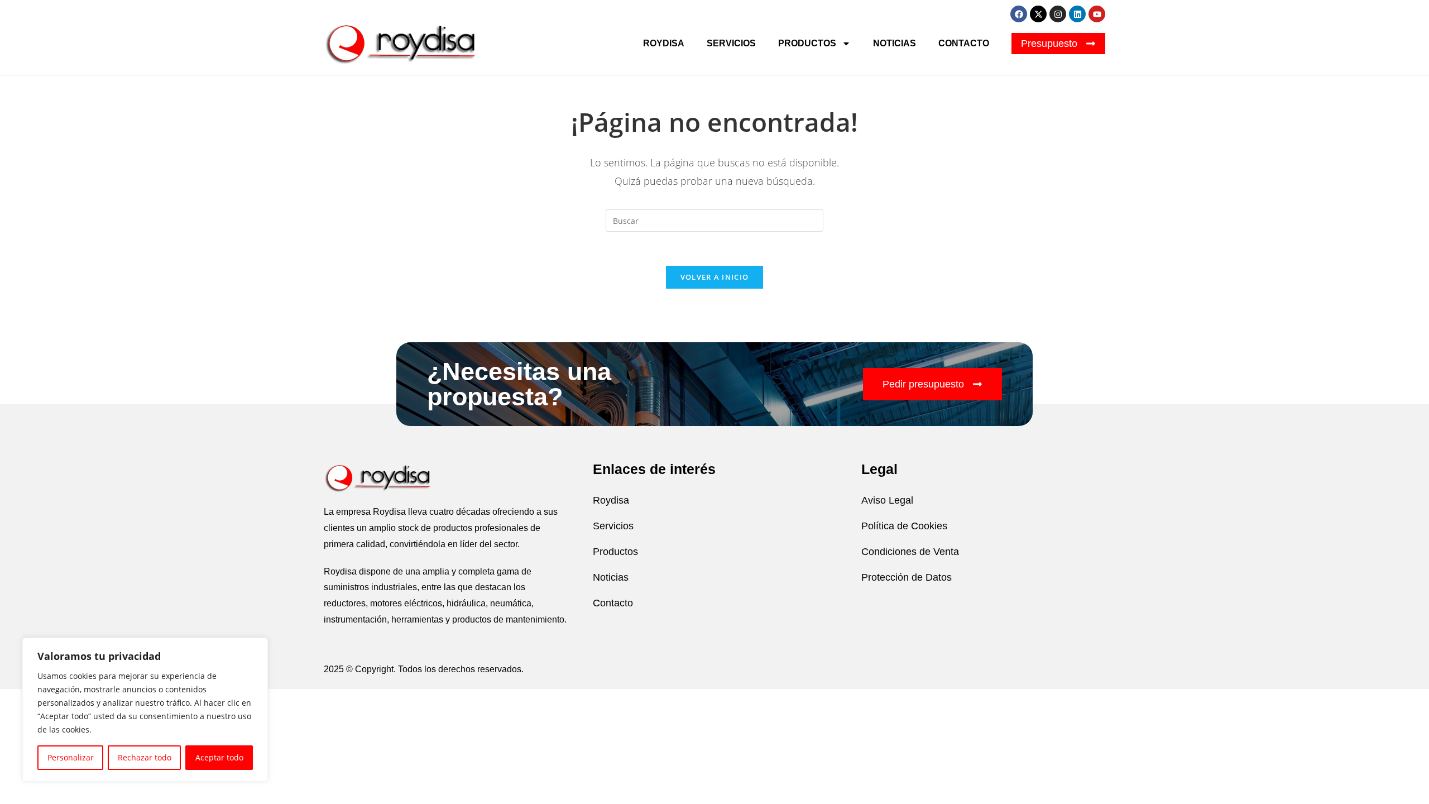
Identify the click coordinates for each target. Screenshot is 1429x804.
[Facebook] (1018, 14)
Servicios (731, 43)
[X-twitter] (1038, 14)
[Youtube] (1096, 14)
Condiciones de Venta (910, 551)
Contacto (963, 43)
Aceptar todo (219, 757)
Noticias (894, 43)
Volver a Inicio (714, 277)
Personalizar (70, 757)
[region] (145, 710)
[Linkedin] (1077, 14)
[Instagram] (1057, 14)
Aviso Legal (887, 500)
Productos (807, 43)
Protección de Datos (906, 577)
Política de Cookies (904, 526)
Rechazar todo (144, 757)
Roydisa (663, 43)
